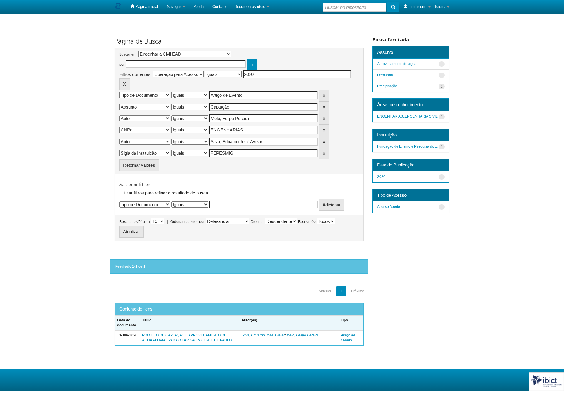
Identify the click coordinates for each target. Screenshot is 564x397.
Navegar (174, 6)
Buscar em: (128, 54)
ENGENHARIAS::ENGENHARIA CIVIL (407, 116)
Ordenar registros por (187, 222)
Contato (219, 6)
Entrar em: (417, 6)
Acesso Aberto (388, 207)
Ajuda (199, 6)
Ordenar (257, 222)
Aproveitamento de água (397, 64)
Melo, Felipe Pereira (302, 335)
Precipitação (387, 86)
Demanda (385, 75)
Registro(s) (307, 222)
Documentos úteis (250, 6)
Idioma (440, 6)
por (122, 64)
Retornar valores (139, 165)
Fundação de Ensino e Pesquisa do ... (407, 146)
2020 (381, 177)
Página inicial (146, 6)
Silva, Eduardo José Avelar (263, 335)
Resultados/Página (134, 222)
